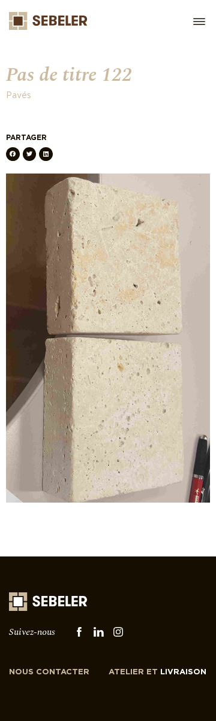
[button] (13, 154)
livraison (157, 672)
